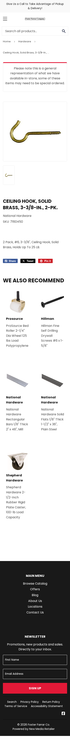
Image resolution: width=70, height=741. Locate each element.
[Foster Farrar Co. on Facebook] (63, 714)
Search (12, 702)
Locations (35, 606)
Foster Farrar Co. (39, 725)
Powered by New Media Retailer (34, 729)
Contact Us (35, 612)
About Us (35, 601)
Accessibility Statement (47, 706)
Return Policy (51, 702)
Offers (35, 589)
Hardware (24, 41)
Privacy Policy (29, 702)
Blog (35, 595)
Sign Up (35, 688)
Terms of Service (15, 706)
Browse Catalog (35, 583)
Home (7, 41)
